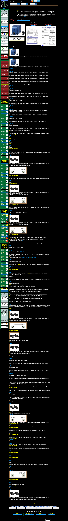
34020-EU (11, 98)
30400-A (10, 135)
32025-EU (11, 68)
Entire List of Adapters (41, 16)
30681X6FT (11, 443)
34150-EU (11, 116)
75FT (30, 257)
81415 (10, 145)
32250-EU (11, 92)
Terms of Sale (32, 506)
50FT (28, 257)
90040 (10, 450)
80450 (10, 241)
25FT (27, 257)
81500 (23, 149)
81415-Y (10, 151)
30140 (10, 272)
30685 (10, 446)
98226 (10, 206)
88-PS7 (10, 250)
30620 (10, 486)
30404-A (10, 392)
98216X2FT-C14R (12, 384)
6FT (21, 257)
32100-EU (11, 82)
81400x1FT (11, 196)
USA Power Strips (22, 251)
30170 (10, 292)
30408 (10, 245)
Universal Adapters (34, 16)
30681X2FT (11, 436)
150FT (35, 257)
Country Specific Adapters (26, 16)
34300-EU (11, 123)
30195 (10, 281)
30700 (10, 424)
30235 (10, 259)
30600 (10, 460)
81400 (10, 236)
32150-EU (11, 85)
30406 (10, 396)
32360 (10, 304)
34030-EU (11, 102)
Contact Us (26, 506)
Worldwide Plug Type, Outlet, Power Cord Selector (42, 506)
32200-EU (11, 88)
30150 (10, 287)
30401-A (10, 358)
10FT (23, 257)
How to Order (22, 506)
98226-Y (10, 210)
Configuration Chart (53, 506)
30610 (10, 466)
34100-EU (11, 112)
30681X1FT (11, 432)
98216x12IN (11, 369)
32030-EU (11, 71)
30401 (10, 354)
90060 (10, 455)
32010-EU (11, 48)
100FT (33, 257)
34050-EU (11, 105)
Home (4, 8)
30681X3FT (11, 439)
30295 (10, 297)
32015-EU (11, 58)
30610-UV (11, 266)
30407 (10, 399)
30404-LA (11, 381)
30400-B (10, 140)
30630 (10, 482)
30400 (10, 127)
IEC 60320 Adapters (49, 16)
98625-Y (10, 180)
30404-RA (11, 373)
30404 (10, 365)
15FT (25, 257)
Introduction (17, 506)
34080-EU (11, 109)
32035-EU (11, 74)
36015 (10, 253)
